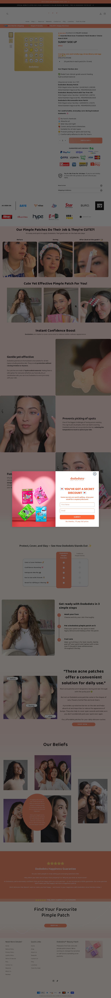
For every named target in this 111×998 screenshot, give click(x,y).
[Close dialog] (94, 473)
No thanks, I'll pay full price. (77, 521)
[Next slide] (107, 305)
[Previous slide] (3, 305)
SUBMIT (77, 517)
